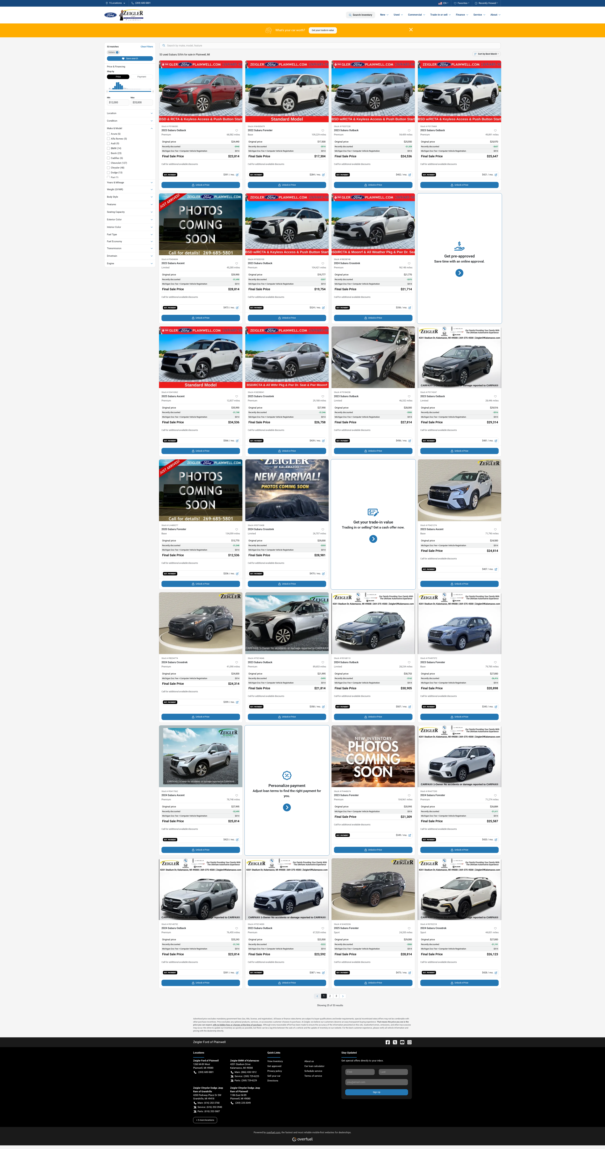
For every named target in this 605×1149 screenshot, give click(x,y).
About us (309, 1061)
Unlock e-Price (202, 185)
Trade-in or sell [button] (438, 14)
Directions (272, 1080)
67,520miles (319, 932)
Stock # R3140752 (169, 924)
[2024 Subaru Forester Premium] (459, 756)
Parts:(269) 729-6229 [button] (246, 1080)
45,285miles (233, 267)
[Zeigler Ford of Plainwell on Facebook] (386, 1042)
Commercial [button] (415, 14)
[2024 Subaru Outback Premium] (200, 889)
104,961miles (405, 799)
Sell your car (273, 1076)
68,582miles (233, 134)
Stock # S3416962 (169, 392)
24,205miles (405, 932)
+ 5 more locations (205, 1120)
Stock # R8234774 (169, 658)
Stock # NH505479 (256, 126)
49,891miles (492, 134)
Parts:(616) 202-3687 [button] (209, 1111)
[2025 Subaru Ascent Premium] (200, 357)
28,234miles (405, 666)
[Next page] (343, 996)
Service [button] (477, 14)
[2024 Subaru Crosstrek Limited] (287, 490)
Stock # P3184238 (342, 392)
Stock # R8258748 (342, 259)
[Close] (411, 30)
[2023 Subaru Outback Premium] (200, 91)
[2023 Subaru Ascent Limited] (200, 224)
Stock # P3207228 (342, 126)
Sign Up (376, 1092)
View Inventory (275, 1061)
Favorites (462, 3)
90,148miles (405, 267)
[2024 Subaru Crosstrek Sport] (459, 889)
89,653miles (319, 666)
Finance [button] (460, 14)
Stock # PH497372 (428, 658)
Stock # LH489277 (169, 525)
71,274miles (492, 799)
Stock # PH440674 (342, 791)
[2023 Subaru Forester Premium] (373, 756)
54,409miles (405, 134)
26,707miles (319, 533)
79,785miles (492, 666)
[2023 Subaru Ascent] (459, 490)
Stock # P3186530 (169, 126)
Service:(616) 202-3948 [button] (210, 1107)
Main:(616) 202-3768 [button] (208, 1102)
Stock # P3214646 (256, 658)
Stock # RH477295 (428, 791)
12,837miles (233, 400)
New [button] (382, 14)
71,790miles (492, 533)
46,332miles (405, 400)
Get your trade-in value (323, 30)
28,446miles (492, 400)
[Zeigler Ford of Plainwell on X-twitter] (393, 1042)
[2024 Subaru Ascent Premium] (200, 756)
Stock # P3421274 (428, 525)
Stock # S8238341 (256, 392)
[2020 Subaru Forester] (200, 490)
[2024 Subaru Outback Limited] (373, 623)
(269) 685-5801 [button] (143, 3)
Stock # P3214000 (256, 924)
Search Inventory (362, 14)
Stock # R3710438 (256, 525)
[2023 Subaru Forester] (459, 623)
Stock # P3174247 (428, 392)
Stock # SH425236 (342, 924)
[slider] (107, 91)
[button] (116, 3)
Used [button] (397, 14)
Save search (132, 58)
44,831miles (492, 932)
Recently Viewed (487, 3)
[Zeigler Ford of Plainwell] (124, 14)
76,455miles (233, 932)
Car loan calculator (314, 1066)
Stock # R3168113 (342, 658)
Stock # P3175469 (428, 126)
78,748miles (233, 799)
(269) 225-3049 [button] (243, 1102)
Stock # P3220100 (256, 259)
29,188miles (319, 400)
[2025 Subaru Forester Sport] (373, 889)
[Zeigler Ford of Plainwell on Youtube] (401, 1042)
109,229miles (319, 134)
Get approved (274, 1066)
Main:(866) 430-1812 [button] (245, 1072)
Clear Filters (147, 46)
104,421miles (319, 267)
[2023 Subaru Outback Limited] (373, 357)
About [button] (493, 14)
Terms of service (313, 1076)
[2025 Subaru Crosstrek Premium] (287, 357)
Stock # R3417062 (169, 791)
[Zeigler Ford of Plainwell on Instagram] (408, 1042)
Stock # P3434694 (169, 259)
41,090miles (233, 666)
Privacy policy (274, 1071)
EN (445, 3)
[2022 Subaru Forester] (287, 91)
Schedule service (313, 1071)
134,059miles (232, 533)
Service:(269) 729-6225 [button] (247, 1076)
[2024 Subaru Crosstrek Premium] (373, 224)
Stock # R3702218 (428, 924)
